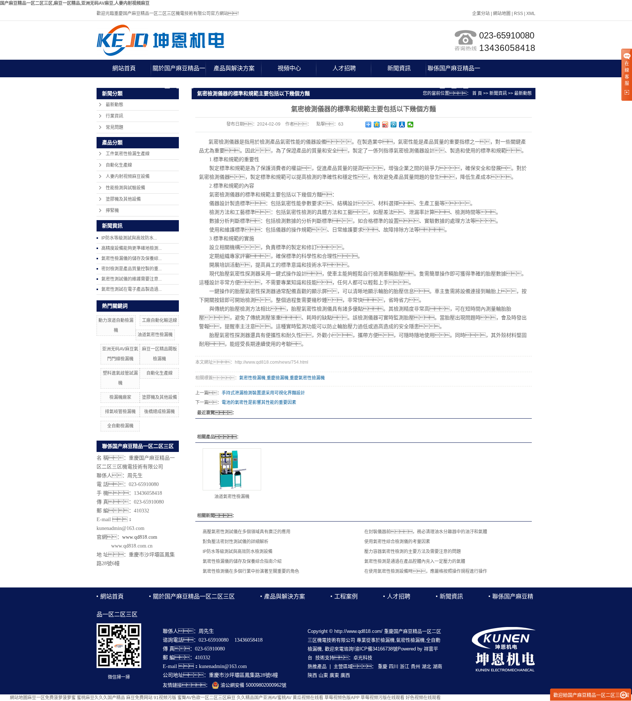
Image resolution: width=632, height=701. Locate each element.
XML (530, 13)
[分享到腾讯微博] (394, 124)
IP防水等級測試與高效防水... (129, 238)
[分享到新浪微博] (385, 124)
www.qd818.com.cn (132, 546)
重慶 (382, 666)
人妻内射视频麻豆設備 (128, 176)
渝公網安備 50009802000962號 (252, 685)
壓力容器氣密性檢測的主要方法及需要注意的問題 (412, 551)
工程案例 (346, 596)
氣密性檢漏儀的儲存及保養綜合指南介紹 (242, 561)
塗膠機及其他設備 (123, 199)
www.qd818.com (139, 537)
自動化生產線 (119, 165)
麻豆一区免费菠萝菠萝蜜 (51, 697)
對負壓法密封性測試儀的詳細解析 (235, 541)
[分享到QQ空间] (377, 124)
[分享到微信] (410, 124)
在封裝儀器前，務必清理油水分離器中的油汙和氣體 (425, 531)
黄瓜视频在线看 (308, 697)
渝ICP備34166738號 (376, 649)
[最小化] (623, 695)
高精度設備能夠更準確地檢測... (131, 248)
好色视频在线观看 (423, 697)
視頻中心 (289, 68)
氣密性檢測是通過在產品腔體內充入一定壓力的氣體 (414, 561)
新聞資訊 (399, 68)
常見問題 (114, 127)
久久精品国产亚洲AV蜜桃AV (264, 697)
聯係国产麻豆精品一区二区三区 (454, 71)
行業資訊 (114, 116)
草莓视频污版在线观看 (383, 697)
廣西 (345, 675)
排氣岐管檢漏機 (120, 411)
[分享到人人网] (402, 124)
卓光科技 (362, 657)
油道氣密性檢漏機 (155, 334)
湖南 (437, 666)
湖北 (426, 666)
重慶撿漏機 (278, 378)
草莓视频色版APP (342, 697)
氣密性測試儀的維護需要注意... (131, 279)
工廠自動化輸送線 (159, 320)
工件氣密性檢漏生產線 (128, 153)
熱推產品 (317, 666)
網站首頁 (124, 68)
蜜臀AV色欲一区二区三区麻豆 (206, 697)
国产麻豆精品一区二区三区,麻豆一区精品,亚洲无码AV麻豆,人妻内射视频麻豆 (75, 3)
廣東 (334, 675)
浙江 (404, 666)
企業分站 (481, 13)
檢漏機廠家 (120, 397)
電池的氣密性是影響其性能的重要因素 (259, 402)
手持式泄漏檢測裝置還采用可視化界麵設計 (263, 393)
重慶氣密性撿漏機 (307, 378)
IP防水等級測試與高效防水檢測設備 (237, 551)
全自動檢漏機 (120, 426)
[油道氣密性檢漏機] (232, 469)
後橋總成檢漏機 (159, 411)
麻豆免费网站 (139, 697)
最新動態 (114, 104)
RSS (518, 13)
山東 (323, 675)
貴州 (415, 666)
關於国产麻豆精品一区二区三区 (179, 71)
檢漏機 (387, 640)
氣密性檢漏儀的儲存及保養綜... (131, 258)
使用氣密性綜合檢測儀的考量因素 (397, 541)
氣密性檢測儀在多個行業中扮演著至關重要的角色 (251, 571)
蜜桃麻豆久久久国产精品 (101, 697)
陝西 (312, 675)
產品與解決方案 (234, 68)
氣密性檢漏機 (252, 378)
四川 (393, 666)
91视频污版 (165, 697)
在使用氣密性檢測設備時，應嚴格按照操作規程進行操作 (425, 571)
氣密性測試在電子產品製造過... (131, 289)
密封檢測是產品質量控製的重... (131, 268)
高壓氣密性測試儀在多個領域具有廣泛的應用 (246, 531)
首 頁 (477, 93)
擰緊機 (112, 210)
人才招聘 (344, 68)
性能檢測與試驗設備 (125, 187)
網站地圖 (502, 13)
